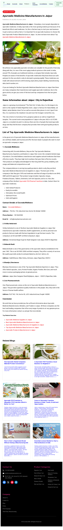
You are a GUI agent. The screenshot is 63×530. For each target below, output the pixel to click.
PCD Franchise (7, 508)
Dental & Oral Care (53, 487)
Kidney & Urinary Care (54, 484)
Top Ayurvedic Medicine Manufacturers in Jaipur (22, 327)
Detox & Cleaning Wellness (52, 473)
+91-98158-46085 (9, 470)
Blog (4, 503)
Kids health (51, 470)
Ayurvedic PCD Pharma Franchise (31, 181)
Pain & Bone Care (39, 473)
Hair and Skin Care (39, 484)
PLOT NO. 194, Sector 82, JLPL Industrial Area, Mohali (16, 477)
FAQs (4, 506)
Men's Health (37, 478)
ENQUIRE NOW (59, 4)
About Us (5, 497)
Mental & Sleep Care (39, 476)
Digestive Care (38, 470)
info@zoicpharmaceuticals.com (13, 473)
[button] (9, 11)
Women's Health (38, 481)
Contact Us (5, 500)
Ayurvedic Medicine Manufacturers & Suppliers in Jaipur (25, 325)
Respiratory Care (52, 477)
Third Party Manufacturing (9, 511)
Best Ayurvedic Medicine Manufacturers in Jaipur (22, 322)
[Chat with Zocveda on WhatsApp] (2, 528)
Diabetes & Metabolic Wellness (53, 480)
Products (26, 4)
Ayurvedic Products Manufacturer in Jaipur (20, 330)
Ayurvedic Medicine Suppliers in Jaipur (19, 320)
